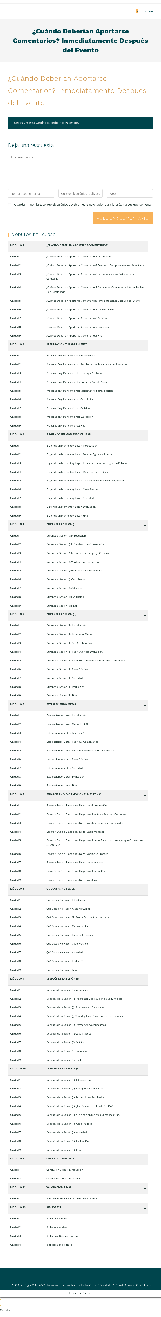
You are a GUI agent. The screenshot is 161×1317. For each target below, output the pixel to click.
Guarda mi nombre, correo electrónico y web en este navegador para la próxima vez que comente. (83, 205)
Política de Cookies (123, 1285)
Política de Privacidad (97, 1285)
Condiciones (143, 1285)
